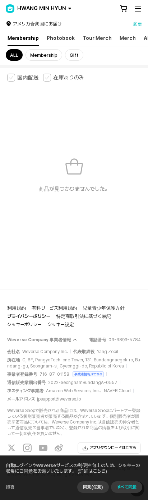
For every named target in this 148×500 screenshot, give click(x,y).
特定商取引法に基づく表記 (83, 316)
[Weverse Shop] (10, 8)
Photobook (61, 38)
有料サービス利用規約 (54, 308)
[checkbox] (23, 78)
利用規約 (16, 308)
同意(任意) (93, 487)
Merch (128, 38)
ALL (14, 55)
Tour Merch (97, 38)
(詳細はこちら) (92, 471)
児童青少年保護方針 (104, 308)
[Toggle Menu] (138, 8)
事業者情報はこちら (88, 374)
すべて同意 (127, 487)
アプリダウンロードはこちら (112, 447)
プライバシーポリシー (28, 316)
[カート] (123, 8)
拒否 (10, 487)
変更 (137, 24)
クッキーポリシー (24, 324)
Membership (23, 38)
